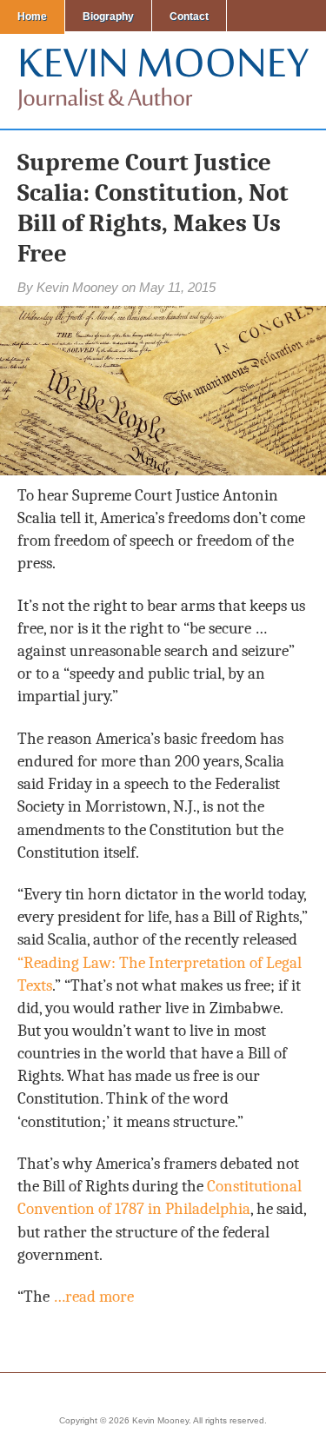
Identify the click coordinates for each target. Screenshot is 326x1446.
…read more (93, 1296)
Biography (108, 16)
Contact (189, 16)
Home (32, 16)
